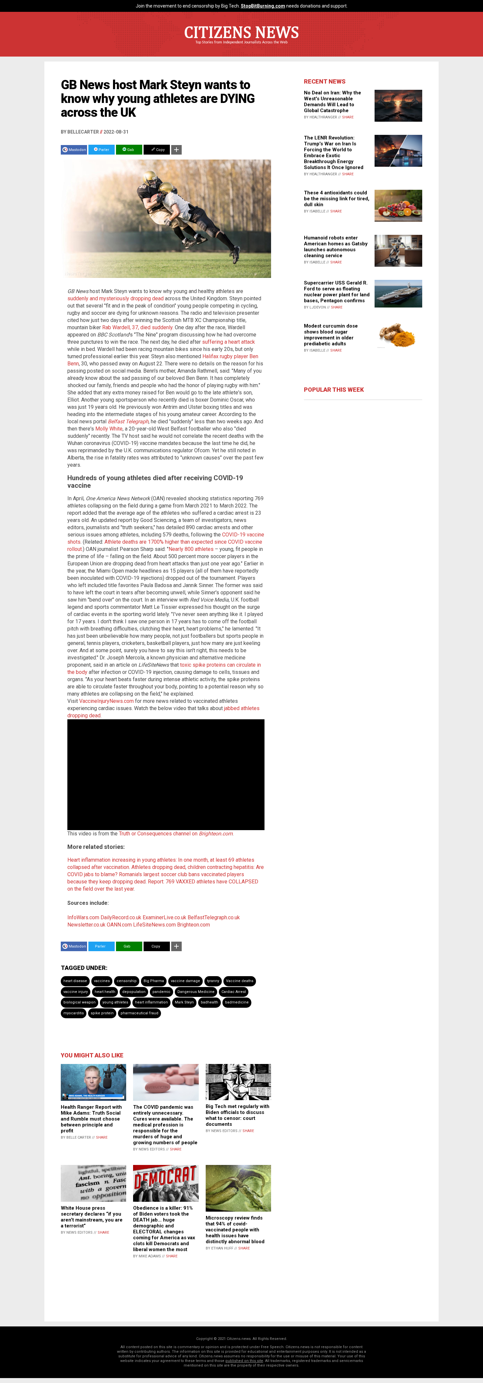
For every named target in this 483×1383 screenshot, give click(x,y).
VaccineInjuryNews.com (106, 701)
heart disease (75, 981)
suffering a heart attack (228, 342)
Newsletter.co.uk (86, 925)
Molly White (109, 429)
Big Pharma (154, 981)
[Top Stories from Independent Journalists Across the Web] (242, 47)
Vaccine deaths (239, 981)
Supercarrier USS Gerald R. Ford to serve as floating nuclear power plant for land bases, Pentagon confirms (337, 292)
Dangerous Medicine (196, 992)
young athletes (115, 1002)
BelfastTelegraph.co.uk (214, 917)
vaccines (102, 981)
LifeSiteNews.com (154, 925)
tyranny (213, 981)
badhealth (209, 1002)
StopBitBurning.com (263, 6)
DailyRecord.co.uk (121, 917)
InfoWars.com (83, 917)
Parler (103, 150)
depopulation (134, 992)
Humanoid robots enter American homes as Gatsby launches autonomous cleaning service (336, 247)
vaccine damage (185, 981)
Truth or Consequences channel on (176, 833)
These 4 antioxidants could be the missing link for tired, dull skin (336, 199)
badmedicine (237, 1002)
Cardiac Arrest (233, 992)
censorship (127, 981)
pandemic (161, 992)
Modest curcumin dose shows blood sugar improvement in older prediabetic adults (331, 335)
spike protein (102, 1013)
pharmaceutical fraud (139, 1013)
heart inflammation (151, 1002)
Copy (160, 150)
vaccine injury (75, 992)
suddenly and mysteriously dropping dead (115, 298)
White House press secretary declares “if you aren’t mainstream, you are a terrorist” (92, 1217)
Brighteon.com (193, 925)
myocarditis (73, 1013)
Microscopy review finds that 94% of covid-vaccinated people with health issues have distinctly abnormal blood (235, 1230)
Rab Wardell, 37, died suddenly (137, 327)
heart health (105, 992)
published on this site (244, 1361)
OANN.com (119, 925)
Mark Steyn (184, 1002)
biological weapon (79, 1002)
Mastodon (77, 150)
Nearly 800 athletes (191, 549)
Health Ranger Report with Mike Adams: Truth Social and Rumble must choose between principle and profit (91, 1119)
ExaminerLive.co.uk (164, 917)
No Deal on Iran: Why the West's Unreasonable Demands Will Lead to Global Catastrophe (332, 101)
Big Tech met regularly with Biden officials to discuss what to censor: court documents (237, 1115)
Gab (130, 150)
